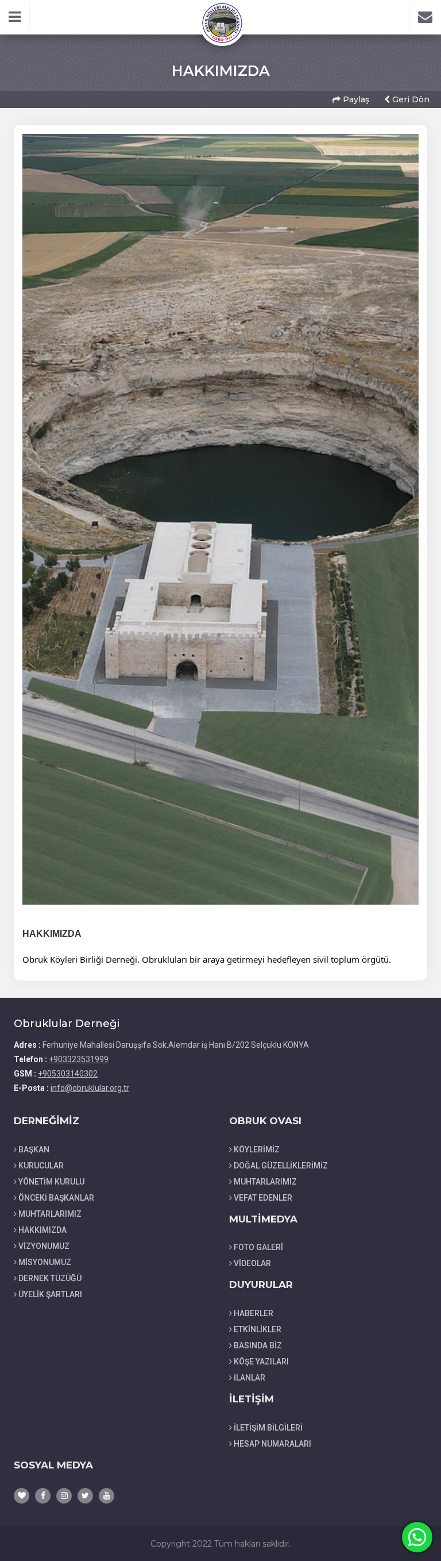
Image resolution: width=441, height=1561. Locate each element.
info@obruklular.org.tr (90, 1088)
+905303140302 (68, 1073)
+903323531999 (79, 1059)
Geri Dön (410, 99)
